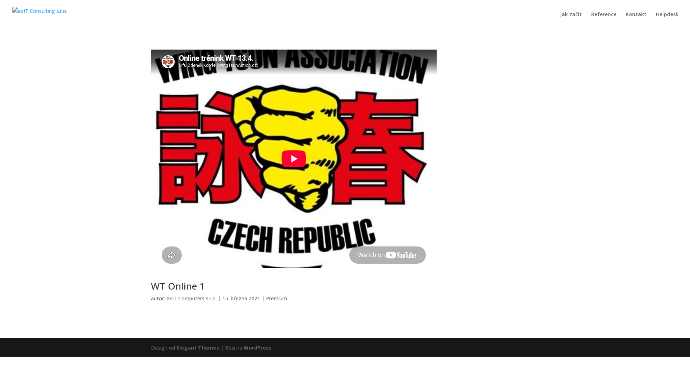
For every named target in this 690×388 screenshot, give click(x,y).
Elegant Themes (197, 347)
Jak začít (571, 15)
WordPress (258, 347)
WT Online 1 (178, 286)
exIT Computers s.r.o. (191, 298)
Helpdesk (667, 15)
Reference (603, 15)
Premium (276, 298)
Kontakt (636, 15)
